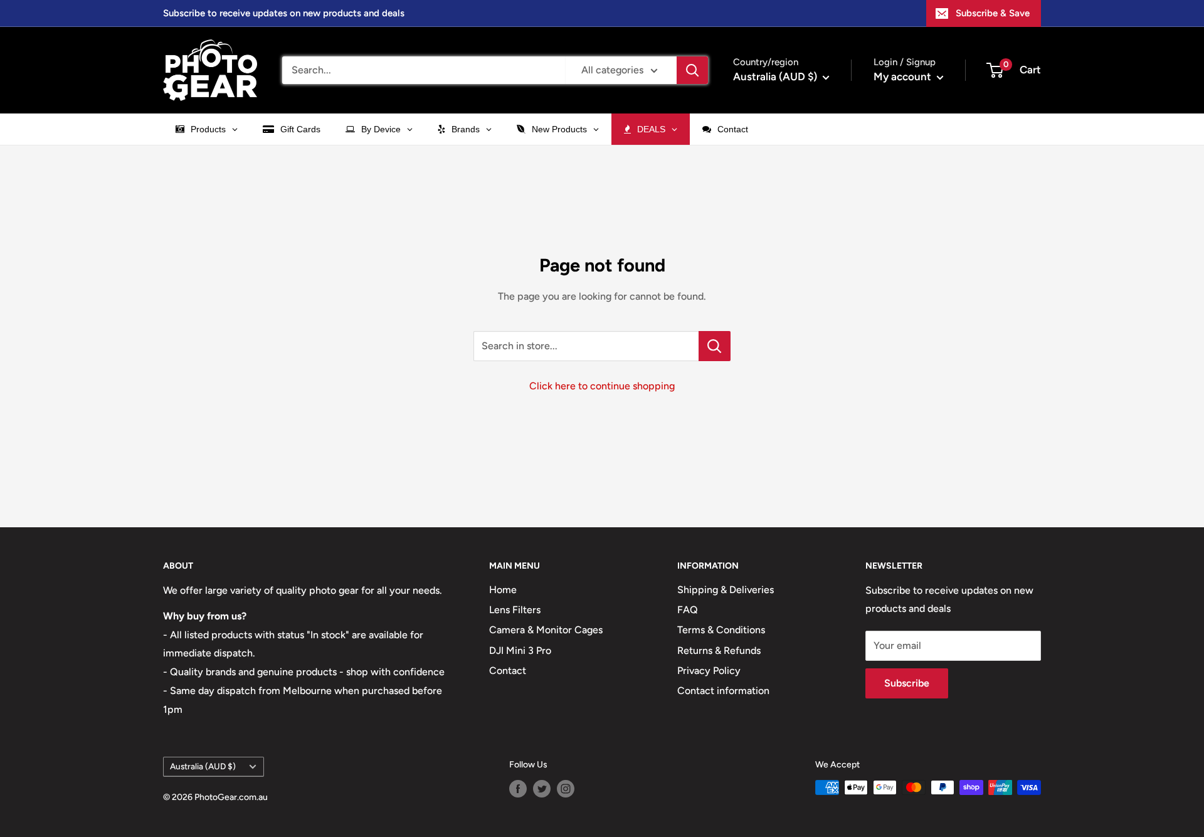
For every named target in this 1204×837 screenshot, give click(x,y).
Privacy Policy (709, 670)
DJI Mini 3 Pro (520, 650)
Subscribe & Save (993, 13)
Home (503, 590)
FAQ (687, 610)
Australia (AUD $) (203, 766)
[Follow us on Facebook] (518, 789)
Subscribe (906, 683)
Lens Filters (515, 610)
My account (904, 76)
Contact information (723, 691)
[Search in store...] (715, 346)
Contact (507, 670)
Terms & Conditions (721, 630)
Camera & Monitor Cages (546, 630)
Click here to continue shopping (602, 386)
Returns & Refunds (719, 650)
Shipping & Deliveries (725, 590)
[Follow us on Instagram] (565, 789)
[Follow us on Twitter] (542, 789)
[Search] (692, 70)
